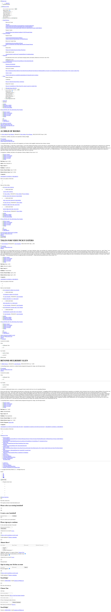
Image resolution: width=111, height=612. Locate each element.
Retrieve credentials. (13, 537)
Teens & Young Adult (33, 27)
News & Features (6, 13)
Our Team (8, 452)
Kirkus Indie (11, 422)
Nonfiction (18, 26)
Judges (32, 54)
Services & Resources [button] (7, 62)
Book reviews (6, 10)
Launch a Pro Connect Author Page (42, 447)
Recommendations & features (25, 75)
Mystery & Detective (26, 25)
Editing (10, 66)
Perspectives (11, 43)
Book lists (12, 32)
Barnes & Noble (7, 125)
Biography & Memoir (25, 26)
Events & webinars (34, 75)
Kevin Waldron (26, 193)
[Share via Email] (7, 115)
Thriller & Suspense (17, 25)
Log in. (12, 530)
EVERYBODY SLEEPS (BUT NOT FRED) (12, 311)
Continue (14, 515)
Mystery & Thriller (20, 38)
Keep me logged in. (5, 555)
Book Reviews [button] (6, 20)
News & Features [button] (6, 33)
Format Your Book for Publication (36, 70)
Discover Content (9, 86)
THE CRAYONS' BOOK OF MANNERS (12, 200)
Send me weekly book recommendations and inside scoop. (12, 553)
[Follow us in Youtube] (3, 477)
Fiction (12, 25)
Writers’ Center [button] (6, 446)
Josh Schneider (5, 243)
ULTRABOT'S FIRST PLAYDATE (10, 294)
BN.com (12, 125)
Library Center (9, 72)
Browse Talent (16, 86)
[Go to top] (3, 479)
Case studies (16, 75)
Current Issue (8, 60)
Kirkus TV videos (38, 441)
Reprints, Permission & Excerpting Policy (7, 459)
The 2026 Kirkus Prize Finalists (16, 109)
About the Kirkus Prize (18, 49)
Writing (7, 66)
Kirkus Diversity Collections (9, 450)
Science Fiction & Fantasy (11, 26)
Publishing (14, 66)
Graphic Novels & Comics (23, 27)
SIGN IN (7, 3)
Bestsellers (8, 32)
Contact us (5, 453)
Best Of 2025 (23, 32)
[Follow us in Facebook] (3, 473)
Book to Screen (9, 44)
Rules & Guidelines (27, 54)
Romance (32, 25)
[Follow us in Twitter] (3, 475)
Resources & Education (10, 64)
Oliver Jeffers (5, 134)
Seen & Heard (20, 43)
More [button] (4, 76)
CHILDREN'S (6, 121)
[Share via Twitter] (7, 114)
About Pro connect (23, 86)
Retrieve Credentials (16, 602)
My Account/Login (27, 450)
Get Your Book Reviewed (24, 70)
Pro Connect (5, 16)
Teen (17, 37)
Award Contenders (19, 54)
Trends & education (10, 75)
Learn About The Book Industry (56, 447)
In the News (14, 44)
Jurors (24, 49)
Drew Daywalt (7, 202)
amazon (2, 125)
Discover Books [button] (6, 437)
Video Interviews (6, 14)
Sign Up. (14, 604)
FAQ (14, 452)
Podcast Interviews (7, 15)
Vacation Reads (29, 32)
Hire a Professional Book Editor (9, 447)
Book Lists (9, 441)
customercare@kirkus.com (19, 580)
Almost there (3, 528)
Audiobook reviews (7, 11)
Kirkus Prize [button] (5, 442)
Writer (4, 548)
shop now (3, 124)
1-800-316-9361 (7, 580)
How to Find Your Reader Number (17, 595)
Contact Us (5, 462)
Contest (11, 452)
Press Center (17, 452)
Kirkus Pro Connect (19, 450)
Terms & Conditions (7, 456)
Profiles (7, 43)
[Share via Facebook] (7, 113)
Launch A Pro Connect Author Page (71, 70)
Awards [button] (4, 45)
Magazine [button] (5, 55)
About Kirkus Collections (19, 81)
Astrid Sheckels (17, 363)
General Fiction (9, 37)
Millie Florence (5, 363)
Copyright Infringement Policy (9, 457)
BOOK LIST (7, 109)
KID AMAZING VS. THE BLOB (10, 303)
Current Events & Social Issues (12, 27)
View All (7, 24)
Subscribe (31, 60)
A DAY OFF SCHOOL (8, 191)
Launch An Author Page (32, 86)
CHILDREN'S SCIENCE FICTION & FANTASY (34, 426)
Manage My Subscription (17, 445)
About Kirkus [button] (6, 451)
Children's (40, 27)
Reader (4, 547)
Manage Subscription (25, 60)
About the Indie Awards (10, 54)
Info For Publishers (24, 452)
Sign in (2, 552)
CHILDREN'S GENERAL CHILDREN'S (9, 176)
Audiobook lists (17, 32)
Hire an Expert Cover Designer (49, 70)
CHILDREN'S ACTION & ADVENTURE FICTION (12, 426)
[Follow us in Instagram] (3, 476)
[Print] (4, 116)
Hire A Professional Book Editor (12, 70)
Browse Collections (10, 81)
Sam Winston (11, 134)
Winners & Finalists (10, 49)
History (31, 26)
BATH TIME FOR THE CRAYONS (10, 209)
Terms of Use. (21, 552)
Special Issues (14, 60)
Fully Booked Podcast (28, 44)
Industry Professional (7, 550)
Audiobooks (8, 25)
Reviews (5, 119)
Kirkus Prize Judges (24, 443)
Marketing (18, 66)
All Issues (19, 60)
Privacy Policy (6, 454)
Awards (15, 43)
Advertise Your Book (60, 70)
